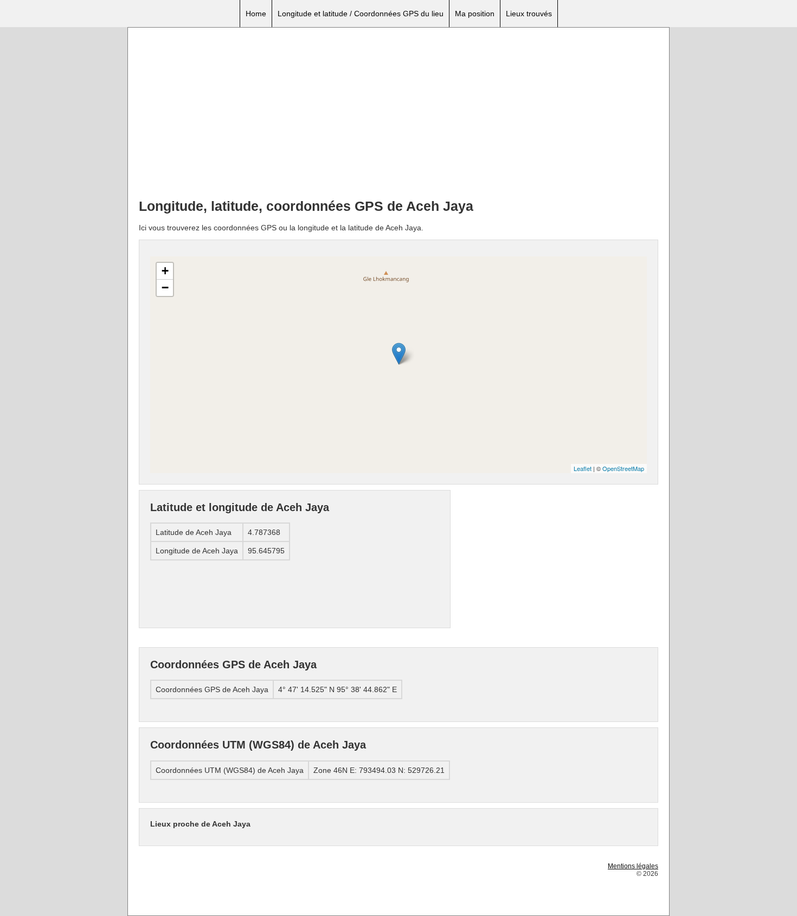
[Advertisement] (398, 114)
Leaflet (583, 468)
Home (256, 13)
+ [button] (165, 271)
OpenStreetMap (623, 468)
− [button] (165, 287)
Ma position (474, 13)
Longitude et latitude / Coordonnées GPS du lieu (361, 13)
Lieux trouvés (529, 13)
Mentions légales (633, 866)
